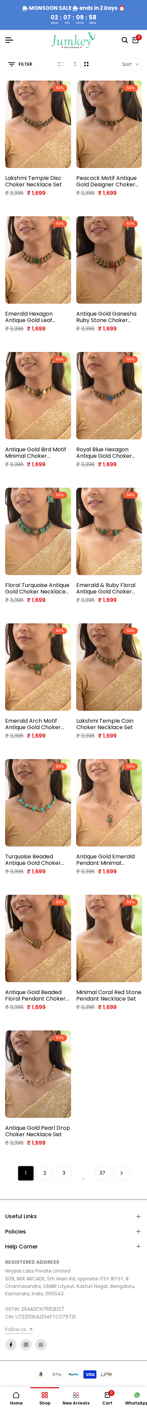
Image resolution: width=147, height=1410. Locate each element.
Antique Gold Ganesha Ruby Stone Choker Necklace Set (106, 316)
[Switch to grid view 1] (74, 64)
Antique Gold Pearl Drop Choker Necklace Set (37, 1131)
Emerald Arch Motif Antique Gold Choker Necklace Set (33, 724)
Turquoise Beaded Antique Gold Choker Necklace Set (33, 859)
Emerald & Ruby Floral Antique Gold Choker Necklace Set (105, 588)
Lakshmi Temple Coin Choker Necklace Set (104, 724)
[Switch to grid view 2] (86, 64)
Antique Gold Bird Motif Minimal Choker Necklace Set (35, 452)
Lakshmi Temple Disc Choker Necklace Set (33, 181)
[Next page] (121, 1173)
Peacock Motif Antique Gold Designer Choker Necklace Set (106, 181)
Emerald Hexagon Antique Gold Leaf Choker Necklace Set (33, 316)
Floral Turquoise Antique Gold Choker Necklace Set (37, 588)
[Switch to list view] (61, 64)
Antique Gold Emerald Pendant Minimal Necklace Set (105, 859)
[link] (18, 1330)
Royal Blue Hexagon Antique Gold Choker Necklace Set (104, 452)
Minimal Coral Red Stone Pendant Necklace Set (109, 995)
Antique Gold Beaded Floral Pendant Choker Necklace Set (35, 995)
